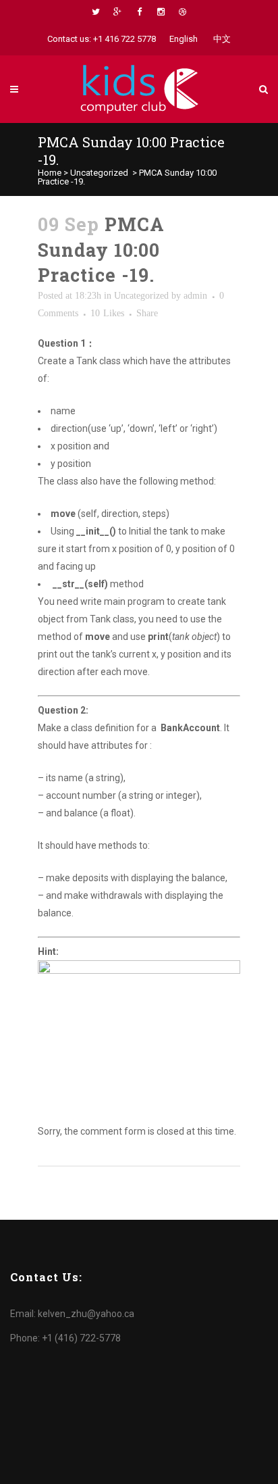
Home (49, 173)
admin (195, 296)
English (183, 39)
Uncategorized (99, 173)
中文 (222, 39)
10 (107, 313)
